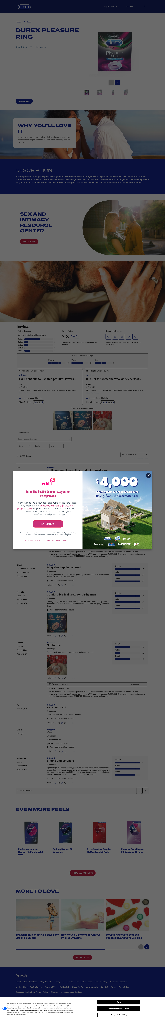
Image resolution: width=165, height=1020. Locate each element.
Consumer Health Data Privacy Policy (34, 1010)
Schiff (39, 540)
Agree (119, 1002)
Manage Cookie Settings (119, 1015)
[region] (82, 1008)
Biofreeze (56, 540)
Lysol (26, 540)
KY (70, 540)
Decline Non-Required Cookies (119, 1008)
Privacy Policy (14, 1010)
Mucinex (46, 540)
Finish (32, 540)
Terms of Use (63, 1012)
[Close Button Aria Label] (148, 475)
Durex (64, 540)
